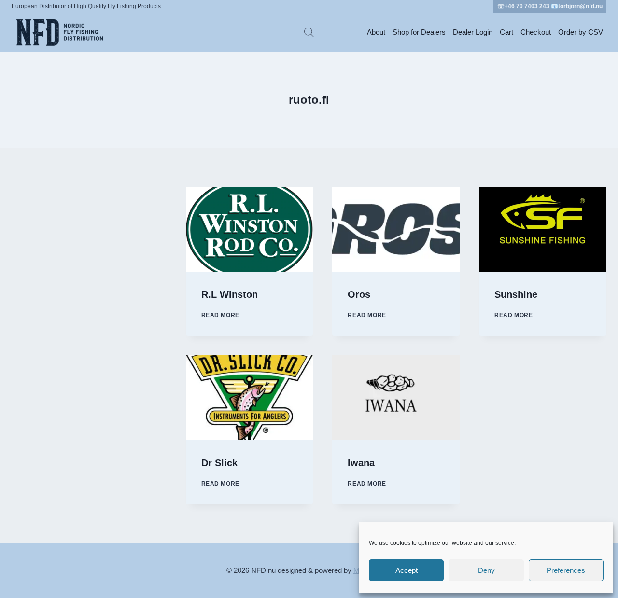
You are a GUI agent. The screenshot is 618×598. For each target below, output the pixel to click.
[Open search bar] (309, 32)
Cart (506, 32)
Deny (486, 570)
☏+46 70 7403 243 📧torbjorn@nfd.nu (550, 6)
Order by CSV (580, 32)
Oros (359, 294)
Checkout (535, 32)
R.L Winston (229, 294)
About (376, 32)
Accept (406, 570)
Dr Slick (219, 463)
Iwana (361, 463)
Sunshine (515, 294)
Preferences (566, 570)
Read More (220, 315)
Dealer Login (472, 32)
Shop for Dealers (419, 32)
